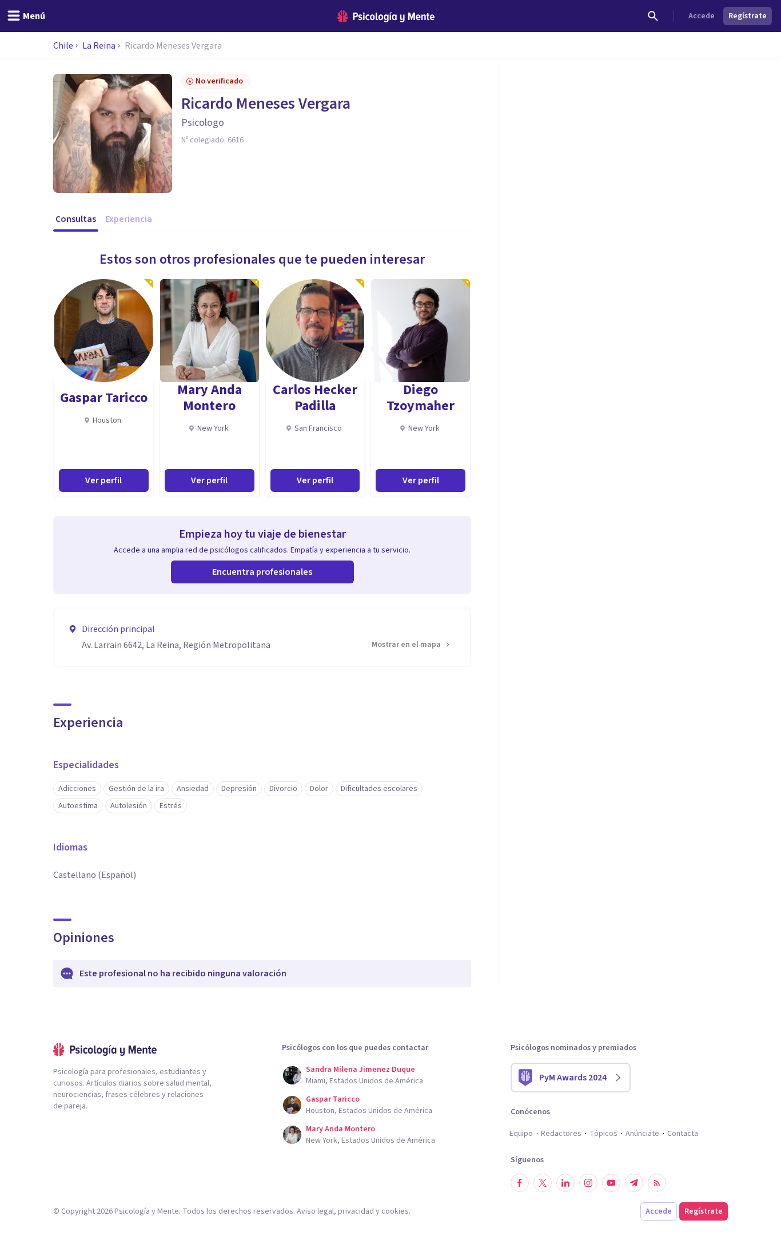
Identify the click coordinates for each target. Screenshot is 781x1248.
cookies (395, 1211)
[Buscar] (652, 16)
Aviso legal (315, 1211)
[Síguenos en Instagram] (588, 1183)
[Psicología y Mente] (386, 16)
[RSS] (657, 1183)
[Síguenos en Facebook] (520, 1183)
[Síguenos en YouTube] (611, 1183)
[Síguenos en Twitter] (542, 1183)
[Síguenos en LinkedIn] (565, 1183)
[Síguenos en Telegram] (634, 1183)
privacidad (356, 1211)
